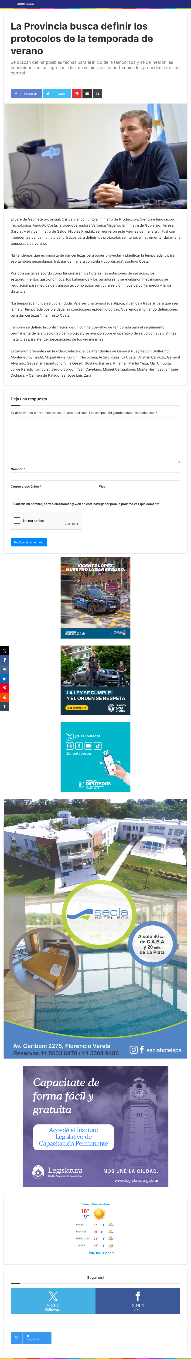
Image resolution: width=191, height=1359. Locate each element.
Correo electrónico (26, 486)
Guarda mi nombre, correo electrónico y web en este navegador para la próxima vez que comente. (87, 504)
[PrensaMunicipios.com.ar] (25, 4)
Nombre (18, 469)
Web (102, 486)
